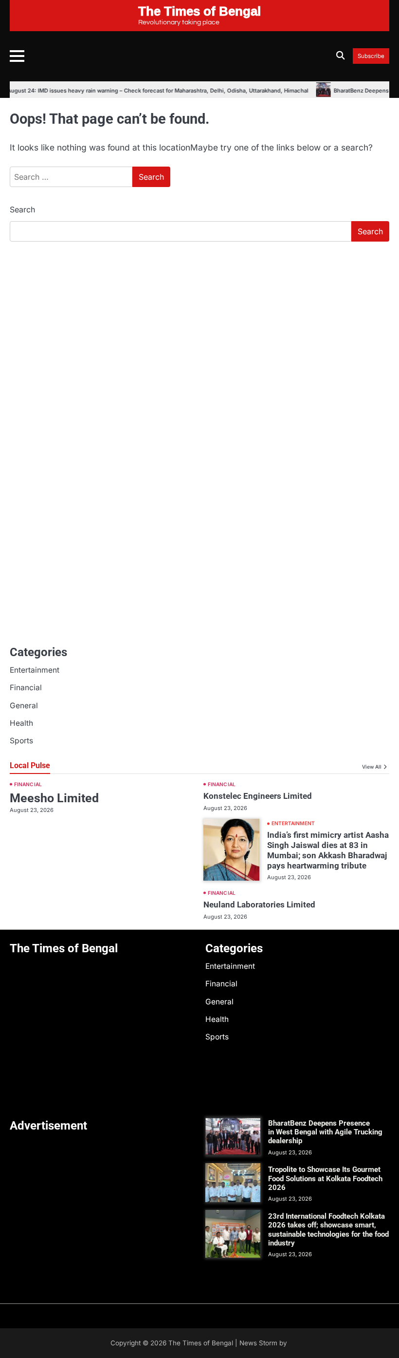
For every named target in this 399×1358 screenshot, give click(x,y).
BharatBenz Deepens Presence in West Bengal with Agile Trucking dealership (325, 1132)
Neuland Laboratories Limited (259, 904)
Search (22, 209)
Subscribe (371, 56)
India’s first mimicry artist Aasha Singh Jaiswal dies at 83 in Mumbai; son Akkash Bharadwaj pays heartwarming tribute (328, 850)
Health (21, 723)
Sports (21, 740)
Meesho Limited (54, 798)
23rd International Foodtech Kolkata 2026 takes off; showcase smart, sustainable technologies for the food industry (328, 1229)
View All (371, 767)
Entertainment (34, 670)
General (24, 705)
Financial (26, 687)
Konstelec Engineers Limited (257, 796)
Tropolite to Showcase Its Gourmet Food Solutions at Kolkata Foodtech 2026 (325, 1178)
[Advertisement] (199, 322)
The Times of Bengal (200, 1343)
